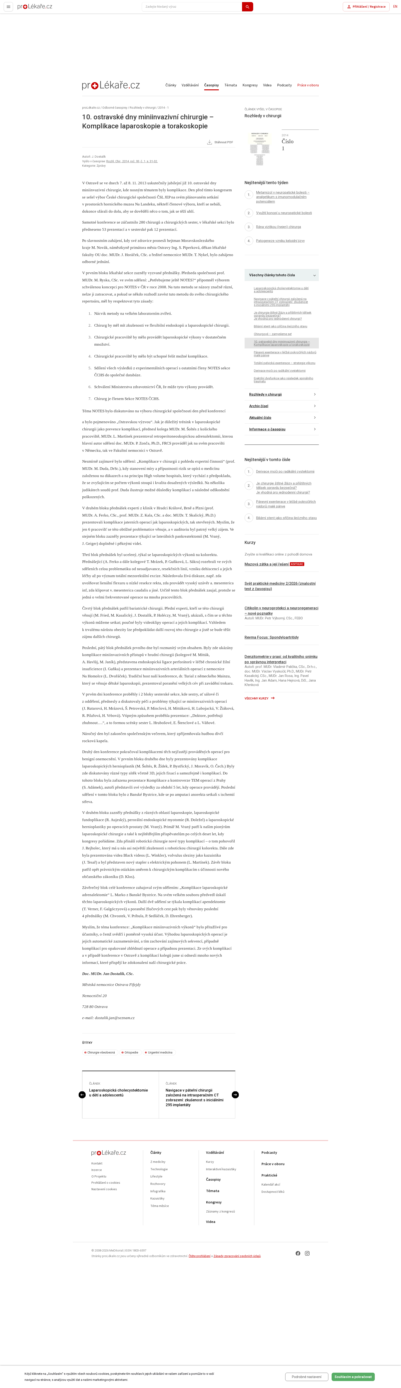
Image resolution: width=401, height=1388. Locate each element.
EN (395, 6)
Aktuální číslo (260, 418)
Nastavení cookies (104, 1189)
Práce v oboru (308, 85)
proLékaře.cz (27, 8)
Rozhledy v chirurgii (143, 107)
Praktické (269, 1175)
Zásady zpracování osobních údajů (237, 1256)
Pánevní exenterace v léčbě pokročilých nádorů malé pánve (285, 354)
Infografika (157, 1191)
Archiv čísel (258, 406)
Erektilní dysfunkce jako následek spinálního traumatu (283, 380)
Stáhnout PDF (223, 142)
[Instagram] (307, 1253)
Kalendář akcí (271, 1185)
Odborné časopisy (114, 107)
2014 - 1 (163, 107)
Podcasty (284, 85)
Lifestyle (156, 1176)
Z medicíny (157, 1162)
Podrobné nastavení (306, 1377)
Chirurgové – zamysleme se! (273, 334)
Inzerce (96, 1170)
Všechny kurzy (257, 698)
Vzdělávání (190, 85)
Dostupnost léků (273, 1192)
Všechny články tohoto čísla (272, 275)
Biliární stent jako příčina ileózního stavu (280, 326)
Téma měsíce (159, 1206)
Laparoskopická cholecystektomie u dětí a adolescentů (118, 1092)
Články (170, 85)
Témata (230, 85)
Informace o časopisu (267, 429)
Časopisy (211, 85)
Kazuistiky (157, 1198)
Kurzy (210, 1162)
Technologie (159, 1169)
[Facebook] (298, 1253)
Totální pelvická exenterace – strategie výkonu (284, 363)
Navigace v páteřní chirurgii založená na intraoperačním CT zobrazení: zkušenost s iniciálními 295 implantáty (194, 1097)
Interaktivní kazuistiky (221, 1169)
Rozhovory (157, 1184)
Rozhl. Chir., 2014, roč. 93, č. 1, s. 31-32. (132, 161)
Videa (267, 85)
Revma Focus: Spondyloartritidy (272, 637)
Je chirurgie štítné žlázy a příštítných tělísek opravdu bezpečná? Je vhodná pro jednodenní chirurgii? (282, 315)
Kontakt (96, 1163)
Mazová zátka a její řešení (267, 564)
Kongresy (250, 85)
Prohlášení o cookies (105, 1183)
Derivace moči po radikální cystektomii (280, 370)
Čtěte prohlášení (199, 1256)
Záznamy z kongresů (220, 1211)
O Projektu (98, 1176)
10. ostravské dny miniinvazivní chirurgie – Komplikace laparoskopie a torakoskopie (282, 343)
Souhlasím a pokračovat (353, 1377)
